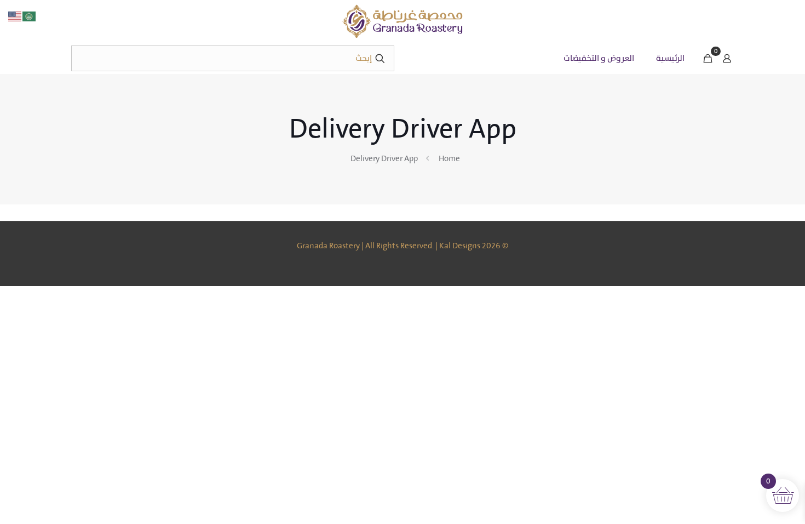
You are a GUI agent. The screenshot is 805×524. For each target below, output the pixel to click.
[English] (15, 15)
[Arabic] (29, 15)
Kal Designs (459, 245)
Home (449, 158)
